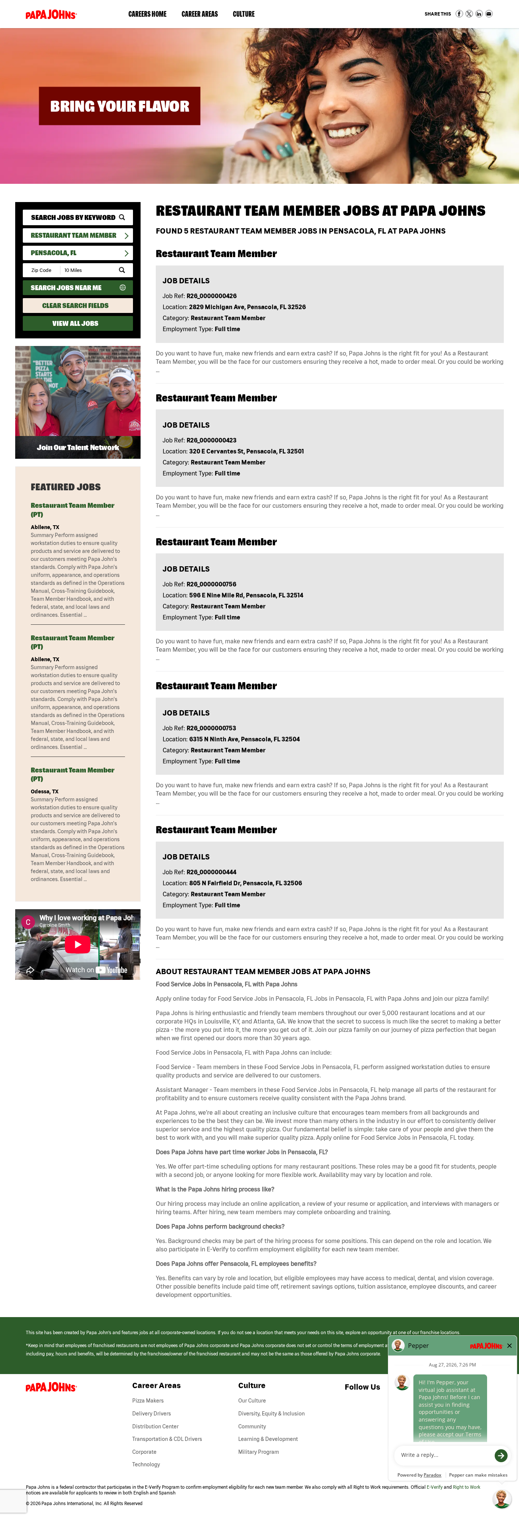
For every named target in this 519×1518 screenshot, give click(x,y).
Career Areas (203, 15)
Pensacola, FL (53, 253)
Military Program (258, 1452)
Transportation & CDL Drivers (167, 1439)
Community (252, 1426)
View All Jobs (75, 323)
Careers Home (147, 13)
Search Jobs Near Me (66, 288)
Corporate (144, 1452)
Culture (247, 15)
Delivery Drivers (151, 1414)
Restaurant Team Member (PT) (72, 509)
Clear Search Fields (75, 306)
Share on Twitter (469, 13)
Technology (146, 1464)
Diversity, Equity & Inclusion (271, 1414)
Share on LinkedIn (479, 13)
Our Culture (252, 1401)
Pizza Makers (148, 1401)
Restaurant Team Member (73, 235)
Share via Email (489, 13)
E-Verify (435, 1487)
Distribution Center (155, 1426)
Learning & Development (268, 1439)
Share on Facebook (459, 13)
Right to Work (466, 1487)
